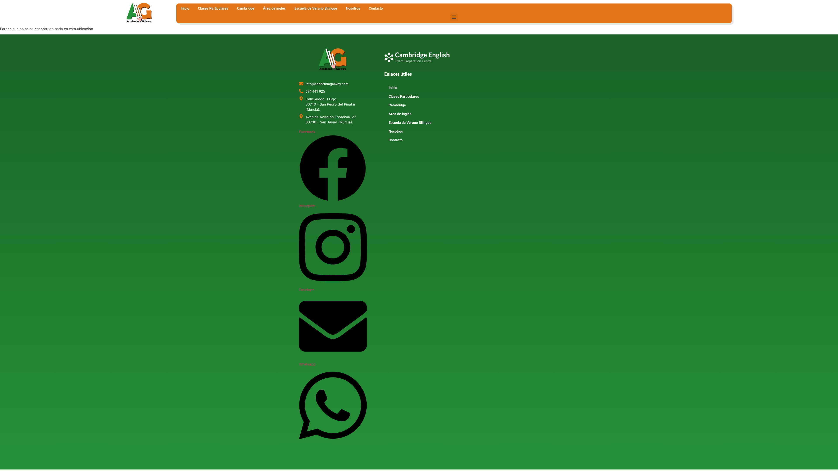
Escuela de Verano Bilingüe (315, 8)
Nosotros (353, 8)
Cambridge (245, 8)
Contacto (376, 8)
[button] (454, 17)
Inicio (185, 8)
